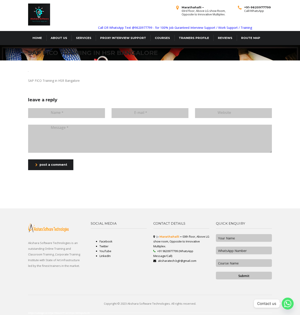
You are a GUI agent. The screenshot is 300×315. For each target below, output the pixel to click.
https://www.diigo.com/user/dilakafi (77, 207)
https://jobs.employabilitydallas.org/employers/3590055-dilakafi (11, 197)
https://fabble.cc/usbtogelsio (288, 195)
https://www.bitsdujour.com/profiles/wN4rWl (7, 199)
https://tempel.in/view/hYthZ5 (33, 196)
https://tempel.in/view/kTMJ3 (184, 196)
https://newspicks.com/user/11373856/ (6, 207)
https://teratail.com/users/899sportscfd (267, 195)
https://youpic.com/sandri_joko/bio (33, 198)
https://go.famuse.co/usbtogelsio (250, 196)
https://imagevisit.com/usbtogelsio (120, 196)
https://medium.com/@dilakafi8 (29, 199)
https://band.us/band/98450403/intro (76, 198)
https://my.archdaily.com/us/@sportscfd (198, 198)
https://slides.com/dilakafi (175, 196)
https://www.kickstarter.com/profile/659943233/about (93, 201)
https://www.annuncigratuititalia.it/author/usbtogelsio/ (59, 201)
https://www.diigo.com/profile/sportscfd (281, 199)
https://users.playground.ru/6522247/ (6, 198)
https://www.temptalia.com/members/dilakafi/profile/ (237, 199)
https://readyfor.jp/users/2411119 (239, 198)
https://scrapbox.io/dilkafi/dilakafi (224, 200)
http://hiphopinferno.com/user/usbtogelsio (252, 198)
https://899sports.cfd (79, 313)
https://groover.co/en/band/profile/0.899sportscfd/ (134, 196)
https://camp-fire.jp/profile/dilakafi (203, 204)
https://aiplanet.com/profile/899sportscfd (45, 202)
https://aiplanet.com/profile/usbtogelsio (263, 196)
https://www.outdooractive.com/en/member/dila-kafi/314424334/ (275, 205)
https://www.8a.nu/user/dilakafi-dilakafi (40, 206)
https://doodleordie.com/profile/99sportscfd (55, 195)
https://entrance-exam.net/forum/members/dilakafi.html (267, 197)
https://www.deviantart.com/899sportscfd (18, 200)
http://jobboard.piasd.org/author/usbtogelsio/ (54, 205)
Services (83, 38)
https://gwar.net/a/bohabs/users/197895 (292, 205)
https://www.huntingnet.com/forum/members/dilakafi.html (258, 204)
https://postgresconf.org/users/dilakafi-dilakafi (20, 196)
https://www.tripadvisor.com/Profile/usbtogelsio (238, 200)
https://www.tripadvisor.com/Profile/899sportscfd (78, 203)
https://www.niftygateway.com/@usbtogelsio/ (121, 207)
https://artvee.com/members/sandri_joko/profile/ (95, 200)
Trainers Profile (194, 38)
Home (37, 38)
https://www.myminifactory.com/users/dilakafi (173, 195)
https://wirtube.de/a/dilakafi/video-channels (226, 201)
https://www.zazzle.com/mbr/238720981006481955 (188, 199)
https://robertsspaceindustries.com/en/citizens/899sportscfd (287, 207)
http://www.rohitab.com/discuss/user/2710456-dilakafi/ (155, 199)
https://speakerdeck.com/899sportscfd (42, 197)
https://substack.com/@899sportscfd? (64, 203)
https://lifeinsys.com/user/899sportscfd (215, 204)
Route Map (250, 38)
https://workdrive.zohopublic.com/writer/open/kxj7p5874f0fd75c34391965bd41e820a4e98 (193, 207)
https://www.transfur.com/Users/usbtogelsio (41, 195)
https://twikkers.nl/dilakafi (175, 206)
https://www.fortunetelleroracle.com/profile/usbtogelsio (24, 206)
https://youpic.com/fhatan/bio (238, 202)
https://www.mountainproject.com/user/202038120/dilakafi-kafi (246, 207)
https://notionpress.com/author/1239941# (89, 199)
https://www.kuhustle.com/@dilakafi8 (144, 201)
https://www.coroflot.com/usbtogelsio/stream (210, 197)
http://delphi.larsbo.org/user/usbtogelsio (20, 207)
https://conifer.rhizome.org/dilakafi (156, 205)
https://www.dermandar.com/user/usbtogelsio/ (183, 202)
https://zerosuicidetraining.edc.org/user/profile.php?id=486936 (110, 203)
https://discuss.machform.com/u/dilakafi (81, 205)
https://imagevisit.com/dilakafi (202, 200)
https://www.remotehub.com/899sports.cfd (197, 196)
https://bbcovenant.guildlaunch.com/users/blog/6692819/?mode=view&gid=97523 (101, 204)
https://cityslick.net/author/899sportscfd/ (116, 197)
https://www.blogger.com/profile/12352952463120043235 (136, 199)
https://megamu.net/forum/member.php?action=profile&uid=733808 (229, 197)
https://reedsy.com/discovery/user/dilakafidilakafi (8, 205)
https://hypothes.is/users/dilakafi (263, 202)
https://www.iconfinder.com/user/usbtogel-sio (170, 207)
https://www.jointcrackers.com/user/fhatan (29, 197)
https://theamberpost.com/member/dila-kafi (172, 199)
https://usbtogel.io (38, 313)
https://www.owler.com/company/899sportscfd (218, 206)
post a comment (53, 165)
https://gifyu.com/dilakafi (230, 206)
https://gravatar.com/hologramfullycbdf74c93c (256, 205)
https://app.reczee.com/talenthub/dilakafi (251, 202)
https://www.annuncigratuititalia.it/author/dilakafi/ (55, 204)
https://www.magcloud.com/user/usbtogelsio (40, 203)
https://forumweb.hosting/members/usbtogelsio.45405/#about (99, 197)
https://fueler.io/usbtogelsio (100, 207)
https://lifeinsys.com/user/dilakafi (171, 200)
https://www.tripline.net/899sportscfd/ (242, 204)
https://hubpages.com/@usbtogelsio (280, 198)
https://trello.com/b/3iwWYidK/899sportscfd (7, 203)
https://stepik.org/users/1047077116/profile (26, 201)
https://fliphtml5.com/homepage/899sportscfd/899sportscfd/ (187, 200)
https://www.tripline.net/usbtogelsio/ (182, 203)
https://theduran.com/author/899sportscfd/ (103, 199)
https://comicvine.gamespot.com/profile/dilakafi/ (131, 197)
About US (59, 38)
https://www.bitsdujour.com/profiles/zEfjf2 (53, 206)
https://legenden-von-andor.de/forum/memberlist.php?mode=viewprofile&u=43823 (105, 195)
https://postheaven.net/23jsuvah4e (33, 207)
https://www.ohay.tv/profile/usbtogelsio (185, 198)
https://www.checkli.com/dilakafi (133, 204)
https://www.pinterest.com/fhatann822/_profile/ (249, 197)
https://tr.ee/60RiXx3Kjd (132, 206)
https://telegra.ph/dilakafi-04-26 (142, 203)
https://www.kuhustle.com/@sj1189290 (135, 207)
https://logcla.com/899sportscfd (56, 196)
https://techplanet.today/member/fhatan (67, 206)
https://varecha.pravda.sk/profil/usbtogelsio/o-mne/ (127, 200)
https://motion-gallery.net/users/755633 (222, 195)
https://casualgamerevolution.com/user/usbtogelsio (148, 197)
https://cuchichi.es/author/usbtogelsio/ (6, 196)
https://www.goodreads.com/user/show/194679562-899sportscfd (167, 198)
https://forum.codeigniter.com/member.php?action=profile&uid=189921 (133, 202)
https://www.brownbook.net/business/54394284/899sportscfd (191, 195)
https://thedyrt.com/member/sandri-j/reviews (283, 206)
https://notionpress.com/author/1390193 (32, 200)
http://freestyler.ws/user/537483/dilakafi (152, 202)
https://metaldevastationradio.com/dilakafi (7, 206)
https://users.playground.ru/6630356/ (142, 195)
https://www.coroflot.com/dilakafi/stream (6, 195)
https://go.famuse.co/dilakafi (261, 203)
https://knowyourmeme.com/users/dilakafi (267, 198)
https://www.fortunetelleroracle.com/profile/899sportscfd (161, 206)
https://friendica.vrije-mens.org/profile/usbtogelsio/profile (160, 201)
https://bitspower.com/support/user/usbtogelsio (83, 195)
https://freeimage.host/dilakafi (273, 207)
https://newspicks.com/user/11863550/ (93, 203)
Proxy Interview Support (123, 38)
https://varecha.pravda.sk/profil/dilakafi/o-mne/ (47, 207)
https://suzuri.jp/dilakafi (199, 197)
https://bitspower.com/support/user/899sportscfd (260, 201)
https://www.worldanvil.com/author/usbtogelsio (113, 202)
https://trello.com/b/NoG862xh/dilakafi (80, 200)
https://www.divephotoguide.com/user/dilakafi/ (144, 206)
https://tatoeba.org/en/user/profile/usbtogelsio (253, 200)
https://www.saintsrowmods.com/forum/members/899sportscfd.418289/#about (13, 202)
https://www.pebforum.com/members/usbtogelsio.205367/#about (186, 204)
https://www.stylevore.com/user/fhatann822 (275, 204)
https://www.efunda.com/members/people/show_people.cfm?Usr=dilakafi (119, 198)
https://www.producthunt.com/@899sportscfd (255, 206)
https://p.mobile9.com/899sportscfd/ (69, 195)
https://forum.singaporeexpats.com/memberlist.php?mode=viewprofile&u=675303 (218, 196)
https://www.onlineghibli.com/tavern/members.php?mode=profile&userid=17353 (157, 196)
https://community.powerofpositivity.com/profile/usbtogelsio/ (152, 207)
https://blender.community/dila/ (214, 207)
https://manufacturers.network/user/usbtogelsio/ (128, 195)
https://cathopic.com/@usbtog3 (279, 195)
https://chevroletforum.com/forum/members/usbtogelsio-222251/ (287, 197)
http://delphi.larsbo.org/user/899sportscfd (111, 200)
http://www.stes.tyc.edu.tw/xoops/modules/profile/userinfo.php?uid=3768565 (243, 203)
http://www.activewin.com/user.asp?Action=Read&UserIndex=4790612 (75, 204)
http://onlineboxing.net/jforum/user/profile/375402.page (71, 196)
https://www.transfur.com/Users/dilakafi (269, 206)
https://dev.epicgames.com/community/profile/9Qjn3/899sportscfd (272, 200)
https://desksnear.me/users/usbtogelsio (163, 197)
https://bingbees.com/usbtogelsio (52, 203)
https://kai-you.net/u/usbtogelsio (64, 198)
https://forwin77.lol (58, 313)
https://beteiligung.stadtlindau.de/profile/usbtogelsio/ (243, 201)
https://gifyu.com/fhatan (106, 201)
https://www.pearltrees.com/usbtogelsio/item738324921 (69, 197)
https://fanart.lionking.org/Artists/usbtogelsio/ (240, 205)
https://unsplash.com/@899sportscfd (89, 207)
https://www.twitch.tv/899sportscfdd (186, 206)
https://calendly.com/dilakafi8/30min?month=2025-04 (23, 203)
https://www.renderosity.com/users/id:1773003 (183, 205)
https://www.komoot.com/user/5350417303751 (76, 201)
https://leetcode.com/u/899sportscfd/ (253, 199)
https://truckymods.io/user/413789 (116, 201)
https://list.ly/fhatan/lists (230, 198)
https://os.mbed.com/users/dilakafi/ (194, 203)
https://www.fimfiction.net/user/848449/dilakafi (291, 196)
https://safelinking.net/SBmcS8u (122, 206)
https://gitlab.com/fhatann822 (262, 207)
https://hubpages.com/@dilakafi (113, 205)
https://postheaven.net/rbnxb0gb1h (288, 204)
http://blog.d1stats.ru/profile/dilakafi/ (68, 205)
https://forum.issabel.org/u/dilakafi (32, 202)
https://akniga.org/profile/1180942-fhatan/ (24, 205)
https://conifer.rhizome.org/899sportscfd (81, 206)
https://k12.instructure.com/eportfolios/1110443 (267, 199)
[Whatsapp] (288, 304)
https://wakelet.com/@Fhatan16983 (151, 198)
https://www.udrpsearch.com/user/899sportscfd (109, 206)
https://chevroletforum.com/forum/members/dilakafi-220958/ (180, 201)
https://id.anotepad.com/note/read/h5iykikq (42, 201)
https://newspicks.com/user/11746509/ (138, 198)
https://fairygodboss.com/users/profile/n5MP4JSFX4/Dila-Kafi (23, 195)
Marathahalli (169, 236)
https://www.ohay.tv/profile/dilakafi (213, 201)
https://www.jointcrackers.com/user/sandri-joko (276, 202)
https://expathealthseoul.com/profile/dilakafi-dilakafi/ (201, 206)
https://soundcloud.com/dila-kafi (54, 197)
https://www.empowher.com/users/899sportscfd (129, 203)
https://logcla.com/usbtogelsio (213, 200)
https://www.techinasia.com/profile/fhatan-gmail (118, 199)
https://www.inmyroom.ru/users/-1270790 (20, 198)
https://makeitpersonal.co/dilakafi (58, 202)
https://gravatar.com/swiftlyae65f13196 (70, 202)
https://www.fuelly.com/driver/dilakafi (159, 200)
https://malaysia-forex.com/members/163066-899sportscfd (48, 198)
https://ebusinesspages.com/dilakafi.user (208, 195)
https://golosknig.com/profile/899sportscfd (39, 205)
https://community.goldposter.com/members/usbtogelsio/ (9, 201)
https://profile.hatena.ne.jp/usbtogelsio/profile (130, 201)
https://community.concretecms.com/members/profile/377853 (215, 198)
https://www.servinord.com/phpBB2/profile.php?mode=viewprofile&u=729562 (204, 202)
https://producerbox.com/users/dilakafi (168, 205)
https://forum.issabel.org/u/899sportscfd (94, 206)
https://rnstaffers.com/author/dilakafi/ (238, 196)
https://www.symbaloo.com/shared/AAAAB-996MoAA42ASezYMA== (202, 205)
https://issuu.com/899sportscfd (26, 204)
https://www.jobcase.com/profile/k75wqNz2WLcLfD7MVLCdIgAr (207, 199)
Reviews (225, 38)
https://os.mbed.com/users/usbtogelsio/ (290, 202)
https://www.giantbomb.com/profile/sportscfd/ (63, 207)
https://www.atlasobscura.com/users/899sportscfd (39, 204)
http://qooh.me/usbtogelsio (109, 207)
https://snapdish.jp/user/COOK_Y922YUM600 (142, 205)
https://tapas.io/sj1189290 (19, 199)
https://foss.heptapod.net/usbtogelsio (235, 195)
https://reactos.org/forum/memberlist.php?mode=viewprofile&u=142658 (94, 198)
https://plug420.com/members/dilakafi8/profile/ (127, 205)
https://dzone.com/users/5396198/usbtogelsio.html (144, 200)
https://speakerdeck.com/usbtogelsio (121, 204)
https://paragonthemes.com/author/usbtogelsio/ (47, 200)
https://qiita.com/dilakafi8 (159, 204)
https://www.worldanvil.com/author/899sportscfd (89, 196)
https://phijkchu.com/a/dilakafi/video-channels (167, 202)
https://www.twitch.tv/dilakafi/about (45, 196)
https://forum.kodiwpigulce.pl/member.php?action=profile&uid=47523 (182, 197)
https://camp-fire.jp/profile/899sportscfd (98, 202)
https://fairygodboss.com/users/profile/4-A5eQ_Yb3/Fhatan (97, 205)
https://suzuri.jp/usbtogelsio (84, 197)
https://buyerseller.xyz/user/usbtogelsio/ (241, 206)
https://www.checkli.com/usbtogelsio (6, 200)
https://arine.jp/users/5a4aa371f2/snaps (229, 204)
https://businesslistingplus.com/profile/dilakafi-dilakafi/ (251, 195)
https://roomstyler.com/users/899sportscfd (207, 203)
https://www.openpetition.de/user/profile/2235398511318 (223, 205)
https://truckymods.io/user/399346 (290, 200)
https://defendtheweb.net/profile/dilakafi (273, 203)
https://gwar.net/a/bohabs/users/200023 (155, 203)
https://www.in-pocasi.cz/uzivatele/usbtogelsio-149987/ (65, 200)
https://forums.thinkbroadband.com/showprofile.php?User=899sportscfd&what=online (49, 199)
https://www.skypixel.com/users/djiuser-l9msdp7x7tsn (73, 199)
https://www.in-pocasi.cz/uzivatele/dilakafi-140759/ (105, 196)
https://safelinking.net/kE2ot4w (223, 199)
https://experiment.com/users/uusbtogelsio (169, 203)
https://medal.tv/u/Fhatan (292, 199)
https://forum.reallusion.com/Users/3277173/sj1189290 (278, 201)
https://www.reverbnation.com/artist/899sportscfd (146, 204)
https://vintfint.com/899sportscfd (169, 204)
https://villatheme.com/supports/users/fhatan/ (222, 203)
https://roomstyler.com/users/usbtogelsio (276, 196)
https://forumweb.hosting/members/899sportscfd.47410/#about (10, 204)
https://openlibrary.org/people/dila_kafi (84, 202)
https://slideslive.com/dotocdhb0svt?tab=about (199, 201)
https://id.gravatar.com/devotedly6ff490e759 (228, 207)
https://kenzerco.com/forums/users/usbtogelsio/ (225, 202)
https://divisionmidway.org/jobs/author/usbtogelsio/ (157, 195)
